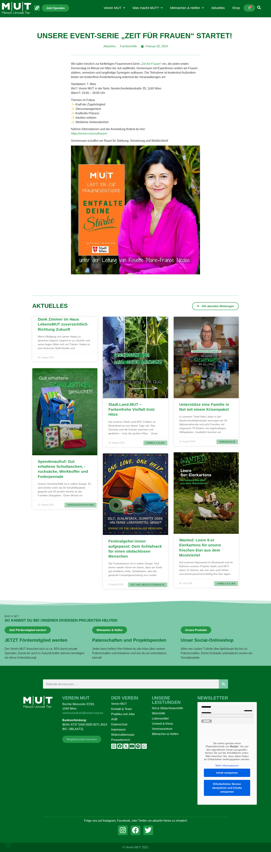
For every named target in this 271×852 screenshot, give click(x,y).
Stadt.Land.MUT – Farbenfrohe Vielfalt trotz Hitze (131, 409)
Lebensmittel (160, 718)
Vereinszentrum (162, 728)
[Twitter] (148, 830)
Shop (236, 8)
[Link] (37, 8)
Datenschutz (119, 724)
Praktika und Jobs (123, 714)
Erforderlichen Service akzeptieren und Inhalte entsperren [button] (227, 787)
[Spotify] (138, 746)
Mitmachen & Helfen (185, 8)
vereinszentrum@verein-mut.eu (82, 713)
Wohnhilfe (158, 713)
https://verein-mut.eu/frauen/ (89, 133)
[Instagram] (113, 746)
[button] (8, 844)
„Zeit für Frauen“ (150, 63)
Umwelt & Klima (162, 723)
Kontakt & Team (121, 708)
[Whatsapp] (144, 746)
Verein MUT (112, 8)
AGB (114, 719)
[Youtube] (132, 746)
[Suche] (223, 684)
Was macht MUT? (146, 8)
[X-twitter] (125, 746)
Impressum (118, 729)
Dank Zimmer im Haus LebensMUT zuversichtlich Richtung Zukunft (63, 324)
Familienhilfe (128, 46)
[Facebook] (119, 746)
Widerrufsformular (122, 734)
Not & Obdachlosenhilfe (167, 708)
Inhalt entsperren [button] (227, 772)
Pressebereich (120, 739)
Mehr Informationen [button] (227, 765)
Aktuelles (218, 8)
